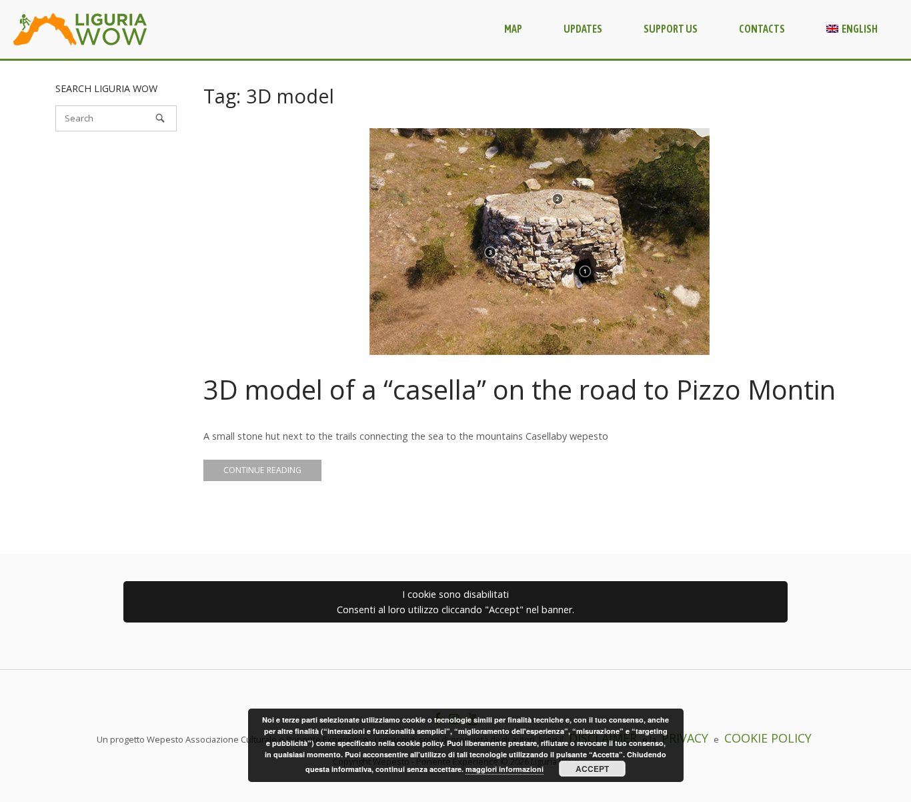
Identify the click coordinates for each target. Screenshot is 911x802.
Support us (671, 29)
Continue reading (262, 470)
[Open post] (539, 241)
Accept (592, 769)
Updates (583, 29)
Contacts (762, 29)
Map (513, 29)
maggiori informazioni (505, 769)
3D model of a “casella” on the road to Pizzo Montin (519, 389)
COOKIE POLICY (768, 738)
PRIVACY (685, 738)
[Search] (160, 118)
